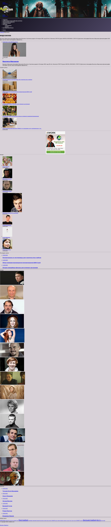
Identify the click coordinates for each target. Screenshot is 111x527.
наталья (65, 520)
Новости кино (7, 23)
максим (56, 520)
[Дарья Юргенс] (7, 165)
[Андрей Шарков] (12, 313)
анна (17, 520)
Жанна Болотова (7, 249)
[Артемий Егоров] (12, 456)
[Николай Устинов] (12, 485)
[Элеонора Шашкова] (12, 413)
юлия (102, 520)
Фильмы (5, 24)
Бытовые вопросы (8, 27)
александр (2, 520)
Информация (8, 25)
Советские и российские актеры (12, 20)
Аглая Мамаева (6, 237)
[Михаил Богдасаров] (11, 299)
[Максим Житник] (12, 427)
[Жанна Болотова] (7, 248)
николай (68, 520)
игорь (48, 520)
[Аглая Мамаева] (7, 236)
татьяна (81, 520)
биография (23, 520)
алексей (7, 520)
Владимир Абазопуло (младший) (10, 213)
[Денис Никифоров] (12, 356)
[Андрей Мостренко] (7, 190)
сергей (77, 520)
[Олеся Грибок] (12, 398)
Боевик (7, 26)
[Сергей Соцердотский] (12, 371)
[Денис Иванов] (12, 470)
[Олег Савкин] (12, 442)
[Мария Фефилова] (12, 327)
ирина (50, 520)
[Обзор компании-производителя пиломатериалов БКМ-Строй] (10, 90)
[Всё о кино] (6, 13)
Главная (2, 32)
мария (59, 520)
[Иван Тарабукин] (12, 284)
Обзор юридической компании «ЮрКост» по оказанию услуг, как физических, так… (22, 128)
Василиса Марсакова (11, 61)
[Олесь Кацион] (12, 384)
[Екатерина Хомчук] (12, 342)
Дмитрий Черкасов (7, 179)
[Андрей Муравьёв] (7, 224)
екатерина (42, 520)
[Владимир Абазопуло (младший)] (12, 211)
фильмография (89, 520)
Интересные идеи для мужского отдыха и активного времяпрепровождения (21, 116)
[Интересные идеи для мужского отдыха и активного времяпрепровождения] (10, 115)
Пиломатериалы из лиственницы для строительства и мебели (17, 79)
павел (75, 520)
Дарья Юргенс (6, 166)
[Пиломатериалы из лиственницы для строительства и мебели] (10, 78)
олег (70, 520)
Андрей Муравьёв (7, 225)
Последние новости (9, 22)
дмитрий (34, 520)
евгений (38, 520)
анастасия (11, 520)
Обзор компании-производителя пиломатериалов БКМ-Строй (17, 91)
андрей (14, 520)
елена (45, 520)
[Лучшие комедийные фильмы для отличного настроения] (10, 102)
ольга (73, 520)
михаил (61, 520)
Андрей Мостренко (7, 191)
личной (53, 520)
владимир (30, 520)
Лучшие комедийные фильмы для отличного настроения (16, 104)
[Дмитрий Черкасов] (7, 177)
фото (98, 520)
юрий (104, 520)
